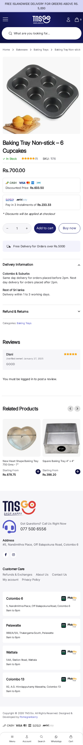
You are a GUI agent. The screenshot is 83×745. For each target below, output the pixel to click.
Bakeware (22, 49)
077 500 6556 (43, 526)
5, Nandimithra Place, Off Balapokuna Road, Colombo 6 (38, 606)
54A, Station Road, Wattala (21, 659)
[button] (41, 267)
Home (6, 49)
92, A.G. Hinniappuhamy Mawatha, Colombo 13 (33, 686)
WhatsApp (56, 741)
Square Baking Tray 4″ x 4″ (58, 461)
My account (10, 579)
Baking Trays (41, 49)
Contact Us (59, 574)
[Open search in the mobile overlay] (41, 33)
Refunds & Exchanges (17, 574)
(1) (30, 158)
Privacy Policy (31, 579)
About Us (42, 574)
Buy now (69, 228)
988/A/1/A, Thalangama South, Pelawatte (30, 632)
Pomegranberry (29, 717)
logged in (27, 379)
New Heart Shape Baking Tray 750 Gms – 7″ (21, 463)
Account (27, 741)
